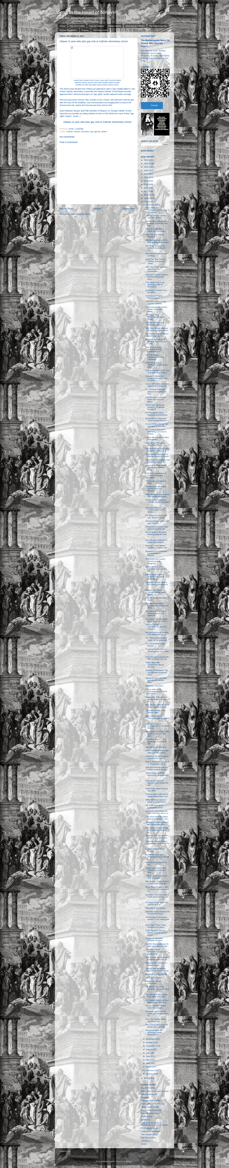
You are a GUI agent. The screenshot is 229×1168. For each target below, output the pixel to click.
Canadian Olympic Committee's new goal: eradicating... (156, 952)
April (148, 1063)
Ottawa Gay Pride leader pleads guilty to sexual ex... (156, 699)
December (150, 205)
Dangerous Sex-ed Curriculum (153, 982)
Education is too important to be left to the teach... (157, 913)
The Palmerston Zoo (158, 26)
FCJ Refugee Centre (149, 1128)
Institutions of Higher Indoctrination (154, 297)
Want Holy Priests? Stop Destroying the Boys (156, 926)
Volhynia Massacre (149, 1094)
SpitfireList (145, 1120)
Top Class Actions (148, 1138)
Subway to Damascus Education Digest (155, 324)
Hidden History (114, 26)
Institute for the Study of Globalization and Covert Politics (154, 1124)
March (149, 1067)
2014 (146, 202)
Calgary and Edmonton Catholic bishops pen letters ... (155, 592)
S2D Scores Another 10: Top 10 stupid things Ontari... (157, 372)
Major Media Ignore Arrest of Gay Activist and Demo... (157, 495)
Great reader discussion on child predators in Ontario (157, 455)
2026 (146, 160)
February (150, 1070)
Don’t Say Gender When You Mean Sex (156, 1020)
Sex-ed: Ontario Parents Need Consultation (156, 1007)
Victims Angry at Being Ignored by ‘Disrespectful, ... (157, 775)
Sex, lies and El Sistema (156, 747)
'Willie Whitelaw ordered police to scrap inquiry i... (157, 801)
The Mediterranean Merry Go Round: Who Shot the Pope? (155, 43)
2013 (146, 1078)
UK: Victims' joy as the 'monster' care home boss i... (157, 989)
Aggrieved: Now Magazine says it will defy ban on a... (157, 812)
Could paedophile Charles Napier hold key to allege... (156, 309)
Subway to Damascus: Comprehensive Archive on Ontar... (156, 378)
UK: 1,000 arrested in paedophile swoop (154, 806)
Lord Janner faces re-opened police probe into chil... (157, 783)
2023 (146, 171)
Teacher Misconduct (68, 30)
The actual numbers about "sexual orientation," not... (157, 818)
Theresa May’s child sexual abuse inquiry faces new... (157, 795)
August (149, 1049)
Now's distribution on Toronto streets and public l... (157, 718)
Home (62, 26)
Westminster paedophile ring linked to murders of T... (157, 461)
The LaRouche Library (150, 1113)
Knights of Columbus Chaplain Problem (154, 939)
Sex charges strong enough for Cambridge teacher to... (157, 830)
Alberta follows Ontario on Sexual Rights (156, 964)
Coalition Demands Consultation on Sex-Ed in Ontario (157, 726)
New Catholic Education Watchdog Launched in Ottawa (156, 432)
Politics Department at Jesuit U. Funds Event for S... (157, 763)
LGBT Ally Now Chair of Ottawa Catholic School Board (156, 933)
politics (104, 132)
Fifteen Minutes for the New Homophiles (157, 438)
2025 (146, 164)
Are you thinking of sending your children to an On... (157, 633)
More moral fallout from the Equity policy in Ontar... (157, 1026)
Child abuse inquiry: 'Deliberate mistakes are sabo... (157, 365)
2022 (146, 174)
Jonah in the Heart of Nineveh (86, 12)
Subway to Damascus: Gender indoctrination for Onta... (157, 605)
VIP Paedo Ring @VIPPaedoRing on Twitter (155, 317)
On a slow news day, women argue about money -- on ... (157, 897)
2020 (146, 181)
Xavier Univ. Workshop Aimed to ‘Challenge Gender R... (155, 407)
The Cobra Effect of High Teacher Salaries (156, 303)
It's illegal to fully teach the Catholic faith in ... (157, 904)
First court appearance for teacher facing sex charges (156, 475)
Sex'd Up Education (154, 978)
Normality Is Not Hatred (155, 908)
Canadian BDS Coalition (151, 1101)
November (150, 1039)
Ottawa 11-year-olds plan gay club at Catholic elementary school (97, 122)
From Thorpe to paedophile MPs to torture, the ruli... (157, 658)
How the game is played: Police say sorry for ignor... (156, 399)
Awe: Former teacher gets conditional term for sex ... (157, 958)
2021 (146, 177)
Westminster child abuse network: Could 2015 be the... (157, 223)
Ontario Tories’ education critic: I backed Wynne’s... (157, 419)
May (148, 1060)
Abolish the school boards (156, 974)
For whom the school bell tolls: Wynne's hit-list (156, 517)
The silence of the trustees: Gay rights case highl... (157, 996)
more (76, 116)
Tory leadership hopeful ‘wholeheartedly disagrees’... (155, 561)
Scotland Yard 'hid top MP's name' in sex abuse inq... (157, 837)
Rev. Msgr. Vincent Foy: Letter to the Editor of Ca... (155, 248)
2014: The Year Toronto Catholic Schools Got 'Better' (156, 261)
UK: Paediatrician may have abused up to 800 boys (157, 1001)
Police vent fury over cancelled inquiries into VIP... (156, 569)
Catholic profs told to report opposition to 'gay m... (157, 757)
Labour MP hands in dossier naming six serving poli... (157, 385)
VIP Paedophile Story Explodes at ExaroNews (156, 414)
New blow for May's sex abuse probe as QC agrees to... (155, 613)
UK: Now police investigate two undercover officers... (157, 620)
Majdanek (145, 1097)
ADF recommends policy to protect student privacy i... (157, 768)
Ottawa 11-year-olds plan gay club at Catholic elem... (156, 680)
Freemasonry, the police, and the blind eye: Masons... (156, 489)
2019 (146, 184)
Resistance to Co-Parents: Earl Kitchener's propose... (157, 553)
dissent (77, 132)
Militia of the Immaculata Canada (155, 1091)
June (148, 1056)
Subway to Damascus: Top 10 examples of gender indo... (157, 672)
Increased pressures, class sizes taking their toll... (157, 528)
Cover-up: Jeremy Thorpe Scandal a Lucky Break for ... (157, 843)
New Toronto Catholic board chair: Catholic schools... (157, 706)
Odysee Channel (96, 26)
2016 (146, 195)
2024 (146, 167)
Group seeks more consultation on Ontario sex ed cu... (156, 691)
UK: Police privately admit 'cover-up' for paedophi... (157, 639)
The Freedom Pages (149, 1134)
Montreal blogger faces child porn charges (157, 522)
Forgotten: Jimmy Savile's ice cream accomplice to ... (157, 584)
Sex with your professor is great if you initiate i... (156, 541)
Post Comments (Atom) (81, 214)
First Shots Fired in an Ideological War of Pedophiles (155, 285)
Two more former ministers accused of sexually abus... (157, 277)
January (149, 1074)
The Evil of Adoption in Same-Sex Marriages (155, 230)
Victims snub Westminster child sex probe (156, 877)
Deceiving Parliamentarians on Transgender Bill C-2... (157, 823)
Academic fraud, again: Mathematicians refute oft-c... (157, 857)
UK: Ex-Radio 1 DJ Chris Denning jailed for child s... (156, 534)
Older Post (129, 208)
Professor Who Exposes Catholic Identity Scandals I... (157, 502)
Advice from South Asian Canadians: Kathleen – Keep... (156, 467)
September (151, 1046)
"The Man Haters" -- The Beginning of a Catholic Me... (156, 741)
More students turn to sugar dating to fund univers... (157, 752)
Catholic (69, 132)
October (149, 1042)
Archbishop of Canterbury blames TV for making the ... (157, 919)
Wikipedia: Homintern (154, 686)
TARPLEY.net (146, 1117)
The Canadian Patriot (150, 1107)
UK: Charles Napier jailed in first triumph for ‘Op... (157, 335)
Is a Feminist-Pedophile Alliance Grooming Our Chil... (156, 391)
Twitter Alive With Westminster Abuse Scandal (155, 665)
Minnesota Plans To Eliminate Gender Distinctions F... (154, 1032)
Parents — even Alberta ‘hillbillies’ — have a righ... (157, 547)
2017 (146, 191)
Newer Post (66, 208)
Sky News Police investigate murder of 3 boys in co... (157, 450)
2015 (146, 198)
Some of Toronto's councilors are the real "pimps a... (156, 627)
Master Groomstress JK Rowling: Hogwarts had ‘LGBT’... (156, 341)
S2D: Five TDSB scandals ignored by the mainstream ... (156, 269)
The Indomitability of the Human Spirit (156, 711)
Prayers (85, 30)
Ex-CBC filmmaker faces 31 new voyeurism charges (157, 945)
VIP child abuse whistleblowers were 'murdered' (155, 357)
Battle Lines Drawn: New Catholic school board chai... (156, 870)
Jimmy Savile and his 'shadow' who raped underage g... (155, 577)
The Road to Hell (100, 30)
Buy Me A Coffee (77, 26)
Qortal (143, 1144)
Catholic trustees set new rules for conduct (156, 217)
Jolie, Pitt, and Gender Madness (155, 236)
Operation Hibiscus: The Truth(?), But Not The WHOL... (156, 510)
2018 (146, 188)
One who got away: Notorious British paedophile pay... (154, 349)
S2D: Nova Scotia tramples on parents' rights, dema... (157, 329)
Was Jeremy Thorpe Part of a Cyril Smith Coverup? (157, 882)
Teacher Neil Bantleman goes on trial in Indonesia (157, 970)
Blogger (129, 1161)
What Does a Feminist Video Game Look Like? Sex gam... (157, 734)
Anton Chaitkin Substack (151, 1110)
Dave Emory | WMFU (135, 26)
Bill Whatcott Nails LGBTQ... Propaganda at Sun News (157, 241)
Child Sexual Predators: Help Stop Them (155, 444)
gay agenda (95, 132)
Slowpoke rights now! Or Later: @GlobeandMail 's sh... (157, 1013)
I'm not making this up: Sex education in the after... (157, 425)
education (85, 132)
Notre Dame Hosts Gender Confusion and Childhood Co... (157, 889)
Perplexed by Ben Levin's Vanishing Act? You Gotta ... (157, 651)
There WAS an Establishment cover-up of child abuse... (157, 210)
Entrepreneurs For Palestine (153, 1104)
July (148, 1053)
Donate (154, 105)
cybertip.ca (145, 1141)
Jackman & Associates (150, 1131)
